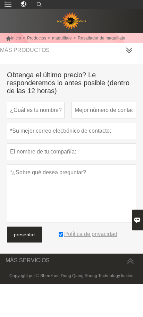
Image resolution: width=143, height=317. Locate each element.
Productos (36, 38)
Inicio (13, 38)
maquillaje (62, 38)
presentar (24, 234)
